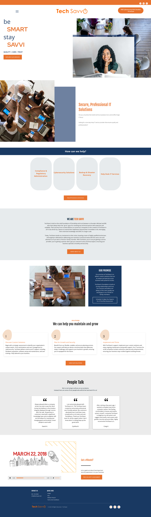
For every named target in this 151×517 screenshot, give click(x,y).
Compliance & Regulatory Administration (41, 173)
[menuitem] (54, 493)
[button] (17, 11)
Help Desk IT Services (110, 174)
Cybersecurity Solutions (64, 172)
